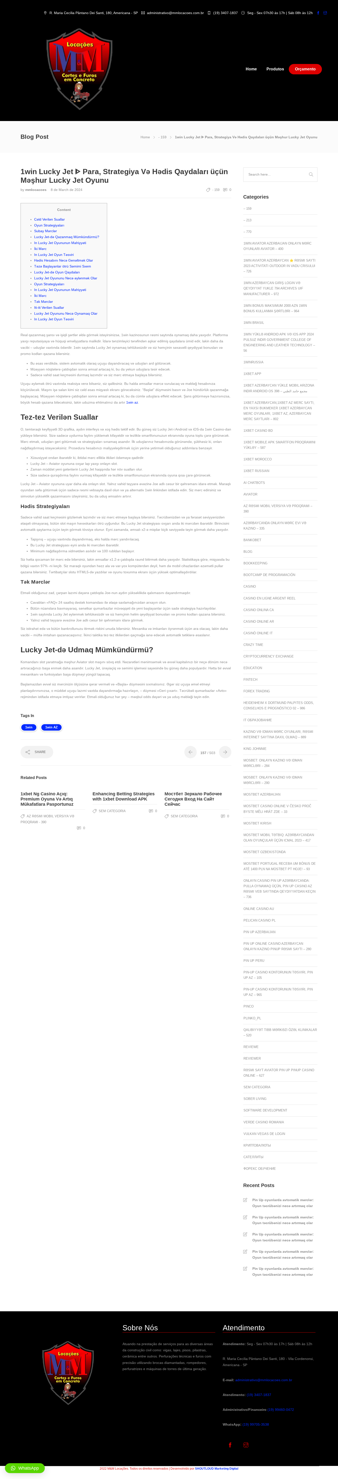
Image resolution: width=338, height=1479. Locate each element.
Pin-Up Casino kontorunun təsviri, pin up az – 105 (278, 975)
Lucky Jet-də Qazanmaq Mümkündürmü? (66, 237)
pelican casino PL (259, 920)
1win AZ (51, 727)
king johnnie (254, 749)
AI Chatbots (254, 483)
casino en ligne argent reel (269, 598)
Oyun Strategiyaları (49, 225)
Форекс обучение (259, 1169)
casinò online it (258, 633)
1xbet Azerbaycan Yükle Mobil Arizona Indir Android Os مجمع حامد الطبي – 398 (278, 388)
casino (249, 586)
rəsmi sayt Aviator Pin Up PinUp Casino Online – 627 (278, 1072)
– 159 (247, 208)
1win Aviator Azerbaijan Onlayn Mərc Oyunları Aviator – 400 (277, 246)
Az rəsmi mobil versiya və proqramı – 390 (277, 508)
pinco (248, 1006)
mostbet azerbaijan (261, 794)
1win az (132, 402)
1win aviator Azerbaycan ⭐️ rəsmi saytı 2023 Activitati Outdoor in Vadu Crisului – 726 (279, 266)
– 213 (247, 220)
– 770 (247, 232)
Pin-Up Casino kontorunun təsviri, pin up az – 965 (278, 992)
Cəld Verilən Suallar (49, 219)
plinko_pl (252, 1018)
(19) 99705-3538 (255, 1424)
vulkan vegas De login (264, 1134)
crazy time (253, 645)
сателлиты (253, 1157)
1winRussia (253, 362)
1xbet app (252, 374)
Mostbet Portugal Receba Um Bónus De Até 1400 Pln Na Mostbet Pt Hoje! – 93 (279, 866)
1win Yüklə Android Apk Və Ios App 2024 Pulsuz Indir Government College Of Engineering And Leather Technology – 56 (279, 342)
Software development (265, 1110)
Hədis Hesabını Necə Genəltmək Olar (63, 260)
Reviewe (251, 1047)
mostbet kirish (257, 823)
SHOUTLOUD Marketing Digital (216, 1468)
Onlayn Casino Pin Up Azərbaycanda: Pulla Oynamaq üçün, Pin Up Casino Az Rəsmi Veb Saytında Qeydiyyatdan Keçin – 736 (279, 889)
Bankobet (252, 540)
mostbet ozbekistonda (264, 852)
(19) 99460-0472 (280, 1410)
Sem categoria (112, 811)
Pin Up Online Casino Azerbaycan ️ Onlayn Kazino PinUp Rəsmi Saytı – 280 (277, 946)
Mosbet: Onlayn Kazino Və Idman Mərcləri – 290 (272, 780)
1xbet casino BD (258, 430)
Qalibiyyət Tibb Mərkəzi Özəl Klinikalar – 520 (280, 1032)
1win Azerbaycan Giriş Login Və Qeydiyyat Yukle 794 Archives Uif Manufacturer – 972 (273, 288)
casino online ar (258, 621)
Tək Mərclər (43, 302)
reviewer (252, 1058)
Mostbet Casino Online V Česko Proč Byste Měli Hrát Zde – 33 (277, 808)
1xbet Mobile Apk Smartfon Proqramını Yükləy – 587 (279, 445)
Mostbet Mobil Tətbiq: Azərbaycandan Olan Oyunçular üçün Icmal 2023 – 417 (278, 837)
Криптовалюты (257, 1145)
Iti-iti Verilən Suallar (49, 307)
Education (252, 668)
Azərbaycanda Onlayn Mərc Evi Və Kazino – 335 (274, 525)
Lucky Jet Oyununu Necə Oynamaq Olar (65, 313)
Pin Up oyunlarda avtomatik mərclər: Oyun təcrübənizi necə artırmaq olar (283, 1203)
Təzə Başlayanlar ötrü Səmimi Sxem (62, 266)
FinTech (250, 679)
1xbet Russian (256, 471)
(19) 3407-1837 (259, 1395)
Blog (247, 552)
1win (28, 727)
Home (251, 69)
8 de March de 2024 (66, 190)
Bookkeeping (255, 563)
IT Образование (257, 720)
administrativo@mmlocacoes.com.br (263, 1380)
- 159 (162, 137)
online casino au (258, 909)
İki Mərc (40, 249)
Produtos (275, 69)
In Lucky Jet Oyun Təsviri (54, 255)
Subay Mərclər (45, 231)
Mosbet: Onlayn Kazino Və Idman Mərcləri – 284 (272, 763)
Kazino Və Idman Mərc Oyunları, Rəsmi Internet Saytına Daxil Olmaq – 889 (278, 734)
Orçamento (305, 69)
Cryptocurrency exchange (268, 656)
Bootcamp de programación (269, 575)
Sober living (254, 1099)
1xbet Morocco (257, 459)
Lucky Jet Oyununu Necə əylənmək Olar (65, 278)
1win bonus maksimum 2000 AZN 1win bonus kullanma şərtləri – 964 (275, 308)
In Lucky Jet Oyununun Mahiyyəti (60, 243)
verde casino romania (263, 1122)
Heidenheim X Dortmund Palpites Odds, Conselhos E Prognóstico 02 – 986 (278, 705)
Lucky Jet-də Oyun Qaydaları (57, 272)
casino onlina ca (258, 610)
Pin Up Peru (253, 961)
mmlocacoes (36, 190)
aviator (250, 494)
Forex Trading (256, 691)
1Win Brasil (253, 323)
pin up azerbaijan (259, 932)
